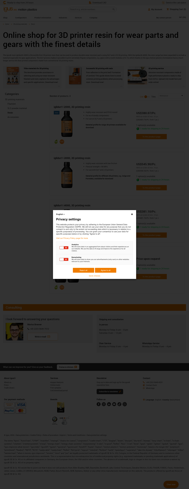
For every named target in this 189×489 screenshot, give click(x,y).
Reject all (83, 270)
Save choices (94, 276)
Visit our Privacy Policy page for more (72, 238)
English (59, 214)
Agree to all (105, 270)
